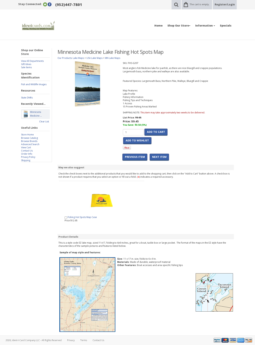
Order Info (26, 153)
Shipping (25, 160)
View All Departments (32, 61)
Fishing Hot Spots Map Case (82, 217)
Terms (83, 340)
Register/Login (225, 4)
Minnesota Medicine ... (36, 113)
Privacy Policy (28, 157)
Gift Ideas (26, 64)
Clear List (44, 121)
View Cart (26, 147)
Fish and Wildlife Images (33, 84)
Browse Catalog (29, 138)
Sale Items (26, 67)
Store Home (27, 134)
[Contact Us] (45, 4)
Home (158, 25)
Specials (225, 25)
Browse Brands (29, 141)
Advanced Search (30, 144)
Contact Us (27, 150)
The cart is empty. (199, 4)
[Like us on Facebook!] (50, 4)
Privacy (71, 340)
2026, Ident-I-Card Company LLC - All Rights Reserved (34, 340)
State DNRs (27, 97)
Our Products (64, 58)
